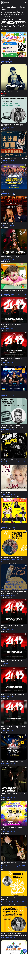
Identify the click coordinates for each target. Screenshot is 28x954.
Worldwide (6, 2)
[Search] (21, 2)
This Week (19, 19)
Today (3, 19)
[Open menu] (25, 2)
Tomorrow (10, 19)
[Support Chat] (25, 951)
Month (3, 22)
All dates (10, 22)
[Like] (26, 33)
